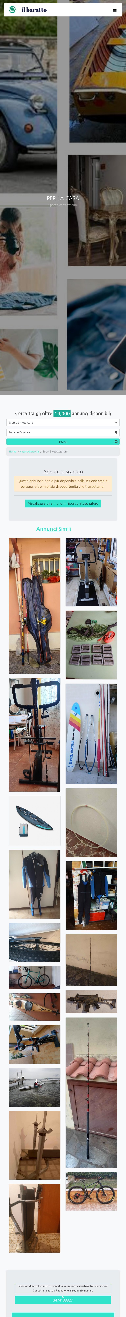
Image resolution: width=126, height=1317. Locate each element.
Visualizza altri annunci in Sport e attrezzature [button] (63, 503)
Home (12, 451)
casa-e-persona (29, 451)
